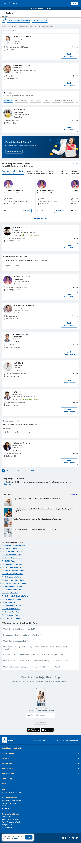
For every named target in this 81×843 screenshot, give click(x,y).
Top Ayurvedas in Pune (10, 615)
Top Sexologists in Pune (10, 602)
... (22, 471)
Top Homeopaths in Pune (11, 618)
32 (26, 471)
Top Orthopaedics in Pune (11, 577)
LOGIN (74, 3)
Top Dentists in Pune (9, 548)
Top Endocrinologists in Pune (12, 574)
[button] (40, 748)
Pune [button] (6, 16)
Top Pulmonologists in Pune (12, 586)
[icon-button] (3, 13)
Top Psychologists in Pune (11, 599)
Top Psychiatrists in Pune (11, 590)
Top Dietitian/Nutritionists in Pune (15, 596)
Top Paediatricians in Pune (12, 555)
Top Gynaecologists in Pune (12, 558)
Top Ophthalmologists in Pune (13, 580)
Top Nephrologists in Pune (11, 606)
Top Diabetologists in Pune (12, 564)
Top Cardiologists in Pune (11, 567)
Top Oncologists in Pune (11, 612)
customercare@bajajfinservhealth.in (47, 741)
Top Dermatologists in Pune (12, 551)
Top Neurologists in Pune (11, 609)
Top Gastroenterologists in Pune (14, 583)
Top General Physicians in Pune (13, 545)
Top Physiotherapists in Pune (13, 571)
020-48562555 (72, 741)
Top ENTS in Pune (8, 561)
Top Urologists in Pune (10, 593)
